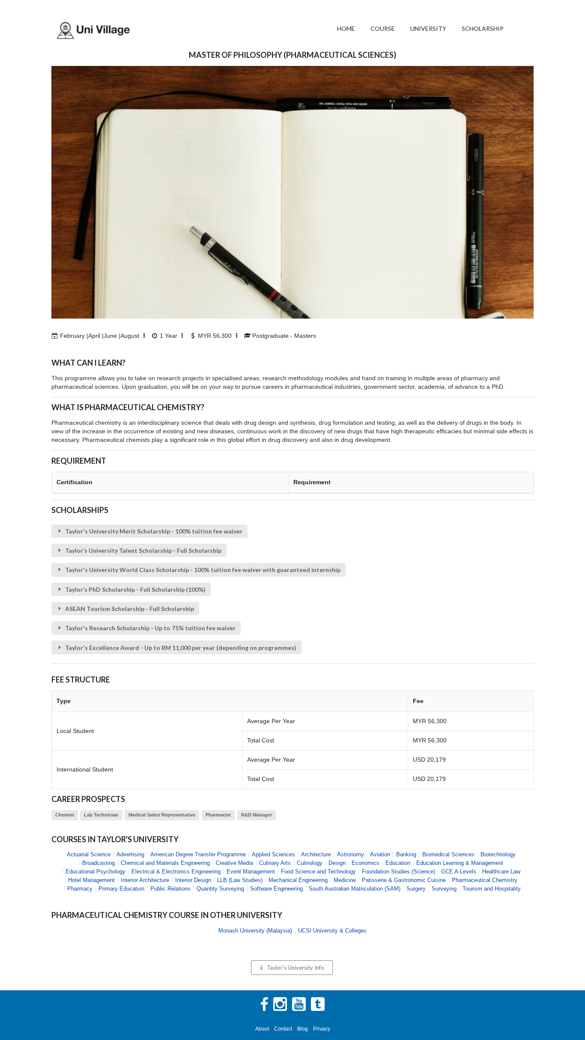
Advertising (130, 854)
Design (337, 863)
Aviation (380, 854)
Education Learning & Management (459, 863)
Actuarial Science (88, 854)
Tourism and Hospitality (492, 888)
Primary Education (121, 888)
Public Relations (170, 888)
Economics (365, 863)
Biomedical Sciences (448, 854)
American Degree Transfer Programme (198, 854)
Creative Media (234, 863)
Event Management (251, 871)
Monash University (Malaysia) (255, 930)
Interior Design (193, 880)
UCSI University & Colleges (332, 930)
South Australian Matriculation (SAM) (354, 888)
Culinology (309, 863)
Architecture (316, 854)
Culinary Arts (275, 863)
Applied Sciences (273, 854)
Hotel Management (91, 880)
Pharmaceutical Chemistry (484, 880)
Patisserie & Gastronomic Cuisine (404, 880)
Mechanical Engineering (298, 880)
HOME (346, 28)
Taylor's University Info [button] (295, 967)
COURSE (382, 28)
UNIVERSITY (428, 28)
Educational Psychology (95, 871)
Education (397, 863)
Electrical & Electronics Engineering (176, 871)
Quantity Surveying (220, 888)
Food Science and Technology (318, 871)
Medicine (345, 880)
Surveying (444, 888)
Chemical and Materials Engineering (165, 863)
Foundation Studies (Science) (398, 871)
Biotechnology (498, 854)
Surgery (416, 888)
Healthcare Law (501, 871)
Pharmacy (80, 888)
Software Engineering (276, 888)
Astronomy (350, 854)
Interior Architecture (145, 880)
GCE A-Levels (458, 871)
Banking (406, 854)
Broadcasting (98, 863)
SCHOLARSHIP (483, 28)
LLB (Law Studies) (240, 880)
